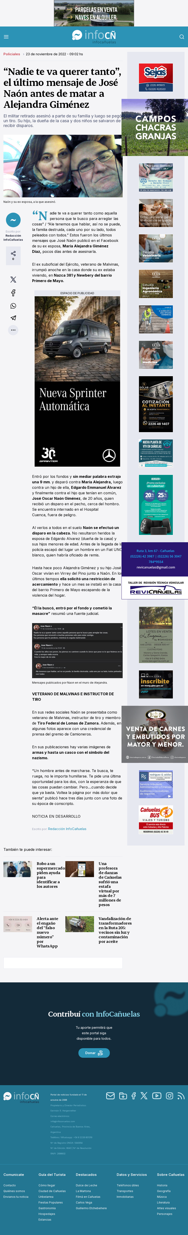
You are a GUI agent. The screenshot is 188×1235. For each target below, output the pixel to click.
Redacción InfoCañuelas (67, 829)
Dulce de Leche (86, 1185)
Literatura (163, 1202)
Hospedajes (47, 1214)
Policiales (12, 54)
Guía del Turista (52, 1174)
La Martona (83, 1191)
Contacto (9, 1185)
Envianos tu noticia (15, 1196)
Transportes (125, 1191)
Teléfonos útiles (128, 1185)
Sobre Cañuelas (171, 1174)
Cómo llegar (47, 1185)
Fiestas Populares (51, 1202)
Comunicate (13, 1174)
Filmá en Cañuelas (88, 1196)
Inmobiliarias (125, 1196)
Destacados (86, 1174)
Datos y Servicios (132, 1174)
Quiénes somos (14, 1191)
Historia (162, 1185)
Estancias (45, 1219)
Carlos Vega (84, 1202)
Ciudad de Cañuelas (52, 1191)
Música (162, 1196)
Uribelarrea (46, 1196)
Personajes (164, 1214)
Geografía (164, 1191)
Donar (90, 1053)
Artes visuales (166, 1208)
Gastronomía (47, 1208)
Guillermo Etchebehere (91, 1208)
